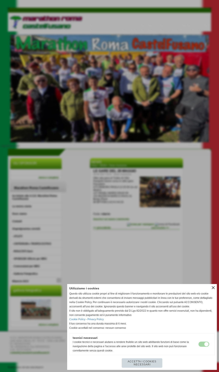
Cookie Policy (77, 319)
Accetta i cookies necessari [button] (142, 363)
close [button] (213, 287)
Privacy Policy (95, 319)
